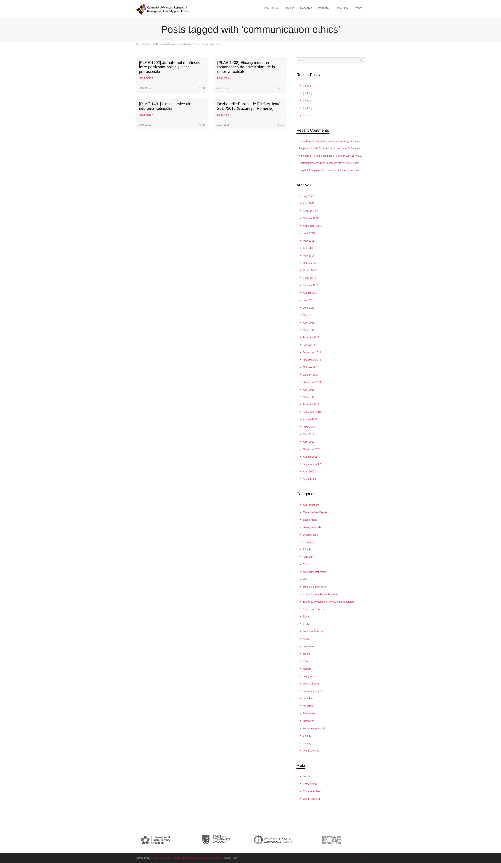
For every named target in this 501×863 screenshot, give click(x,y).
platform (307, 668)
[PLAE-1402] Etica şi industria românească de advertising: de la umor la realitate (246, 67)
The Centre (271, 7)
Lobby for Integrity (313, 631)
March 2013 (309, 397)
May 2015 (308, 315)
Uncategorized (311, 750)
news (306, 638)
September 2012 (312, 412)
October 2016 (310, 263)
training (307, 735)
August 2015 (310, 292)
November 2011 (312, 449)
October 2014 (310, 367)
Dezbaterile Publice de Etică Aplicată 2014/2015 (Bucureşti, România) (248, 106)
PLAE (306, 661)
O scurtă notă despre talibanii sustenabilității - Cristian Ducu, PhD (336, 141)
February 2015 (311, 337)
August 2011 (310, 456)
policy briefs (310, 676)
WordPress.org (311, 798)
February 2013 (311, 404)
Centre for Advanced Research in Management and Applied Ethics (167, 44)
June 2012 (309, 426)
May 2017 (308, 255)
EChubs (307, 549)
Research (306, 7)
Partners (323, 7)
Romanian (308, 720)
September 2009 (312, 464)
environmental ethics (314, 571)
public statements (313, 691)
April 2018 (308, 248)
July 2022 (308, 196)
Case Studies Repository (317, 512)
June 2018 (309, 233)
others (306, 653)
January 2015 (310, 345)
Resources (341, 7)
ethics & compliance (314, 586)
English (307, 564)
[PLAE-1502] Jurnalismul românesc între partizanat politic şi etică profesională (169, 67)
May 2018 (308, 240)
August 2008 (310, 479)
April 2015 (308, 322)
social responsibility (314, 728)
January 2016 (310, 285)
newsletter (308, 646)
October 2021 (310, 218)
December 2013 (312, 382)
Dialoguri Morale (312, 527)
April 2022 (308, 203)
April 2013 (308, 389)
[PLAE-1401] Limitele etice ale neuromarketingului (165, 106)
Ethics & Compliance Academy (320, 594)
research (308, 705)
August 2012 (310, 419)
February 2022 (311, 210)
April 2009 (308, 471)
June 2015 (309, 307)
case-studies (310, 519)
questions (308, 698)
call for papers (311, 504)
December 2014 (312, 352)
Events (358, 7)
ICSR (306, 624)
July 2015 (308, 300)
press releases (311, 683)
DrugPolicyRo (310, 534)
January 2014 (310, 374)
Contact (307, 115)
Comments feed (312, 791)
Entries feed (310, 783)
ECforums (308, 542)
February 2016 (311, 277)
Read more (145, 77)
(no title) (307, 85)
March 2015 (309, 330)
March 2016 (309, 270)
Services (289, 7)
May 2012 (308, 434)
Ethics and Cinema (313, 609)
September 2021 (312, 225)
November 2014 (312, 359)
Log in (306, 776)
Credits (218, 858)
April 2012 (308, 441)
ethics (306, 579)
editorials (308, 557)
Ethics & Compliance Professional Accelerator (329, 601)
